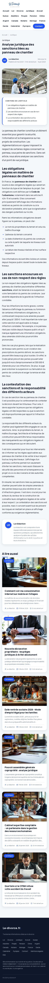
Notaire (24, 21)
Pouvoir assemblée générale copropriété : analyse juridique (21, 769)
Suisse (5, 16)
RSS (4, 955)
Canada (14, 21)
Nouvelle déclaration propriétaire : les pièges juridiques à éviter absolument (21, 651)
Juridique (30, 11)
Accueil (6, 11)
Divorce (20, 11)
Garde (5, 26)
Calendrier (15, 26)
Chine (42, 16)
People (24, 16)
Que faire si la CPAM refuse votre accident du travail (19, 888)
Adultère (15, 16)
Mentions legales (37, 951)
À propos (26, 26)
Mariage (33, 21)
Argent (6, 21)
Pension (33, 16)
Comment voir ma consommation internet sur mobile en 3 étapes (22, 592)
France (42, 21)
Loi (13, 11)
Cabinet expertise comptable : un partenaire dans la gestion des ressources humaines (21, 828)
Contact (39, 26)
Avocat (40, 11)
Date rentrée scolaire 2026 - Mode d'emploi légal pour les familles (23, 711)
